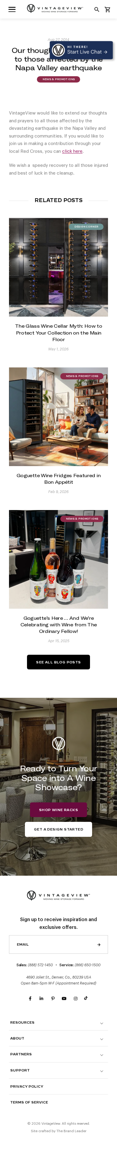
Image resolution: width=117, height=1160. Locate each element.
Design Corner (86, 227)
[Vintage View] (58, 895)
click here (72, 151)
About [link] (17, 1038)
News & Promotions (58, 79)
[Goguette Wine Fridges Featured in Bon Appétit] (58, 416)
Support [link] (20, 1070)
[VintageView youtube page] (64, 998)
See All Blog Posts (58, 662)
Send (99, 944)
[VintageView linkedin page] (41, 998)
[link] (12, 9)
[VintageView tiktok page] (87, 998)
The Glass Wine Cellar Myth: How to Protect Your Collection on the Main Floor (58, 332)
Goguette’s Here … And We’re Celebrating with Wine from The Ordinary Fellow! (58, 624)
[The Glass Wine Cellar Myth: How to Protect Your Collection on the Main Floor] (58, 267)
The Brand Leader (71, 1131)
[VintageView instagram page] (75, 998)
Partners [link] (21, 1054)
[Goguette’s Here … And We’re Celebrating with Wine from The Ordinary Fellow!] (58, 559)
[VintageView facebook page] (30, 998)
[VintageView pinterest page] (52, 998)
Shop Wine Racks (58, 810)
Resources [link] (22, 1022)
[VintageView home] (58, 8)
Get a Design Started (58, 829)
